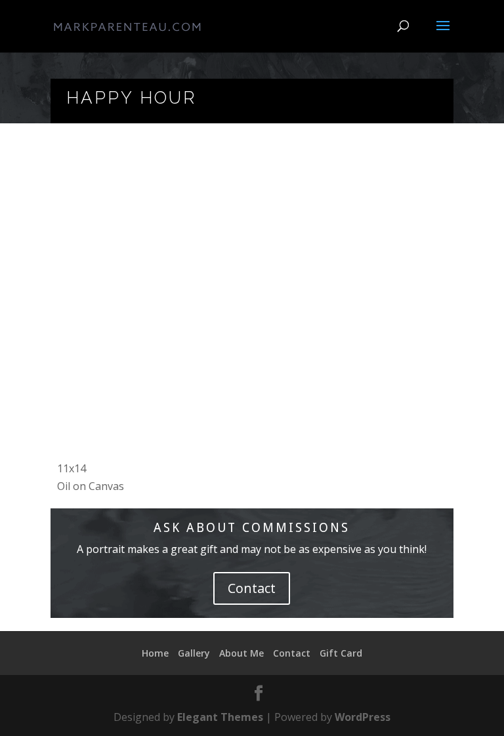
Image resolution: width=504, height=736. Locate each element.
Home (155, 653)
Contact (252, 588)
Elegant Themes (220, 717)
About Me (241, 653)
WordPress (362, 717)
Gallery (194, 653)
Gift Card (341, 653)
